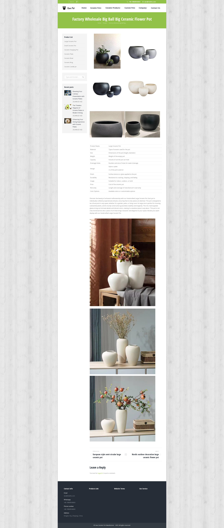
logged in (100, 473)
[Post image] (67, 92)
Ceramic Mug (68, 62)
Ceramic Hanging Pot (71, 50)
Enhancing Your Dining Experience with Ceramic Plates (79, 123)
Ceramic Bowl (68, 58)
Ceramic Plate (68, 54)
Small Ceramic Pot (70, 46)
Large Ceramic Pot (70, 41)
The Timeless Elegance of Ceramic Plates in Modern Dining (78, 109)
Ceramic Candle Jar (70, 67)
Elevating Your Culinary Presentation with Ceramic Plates (78, 95)
